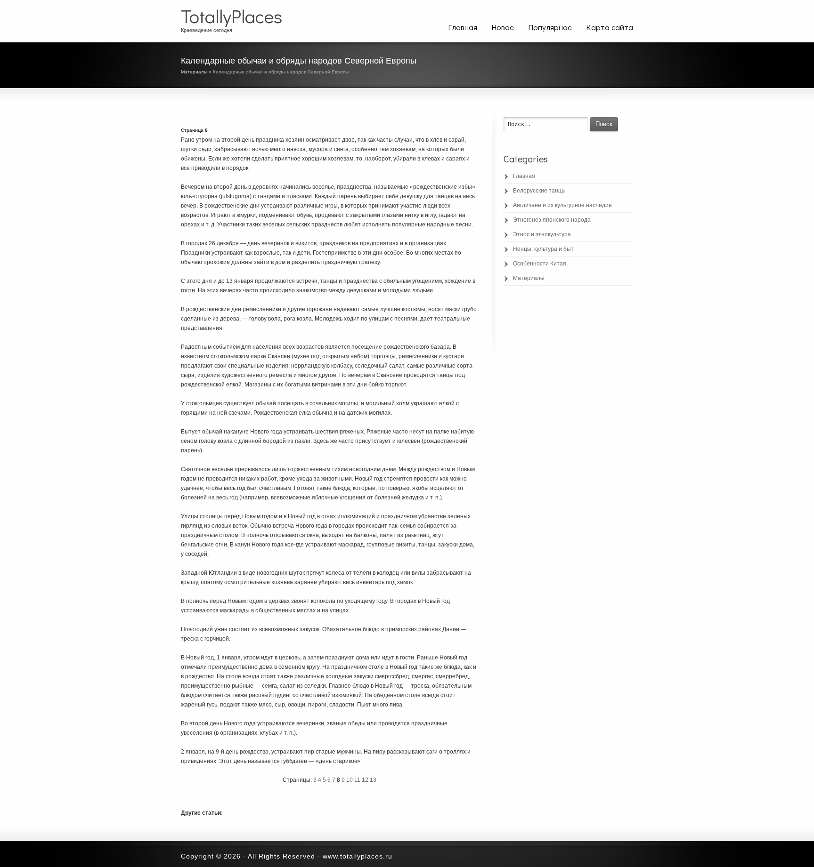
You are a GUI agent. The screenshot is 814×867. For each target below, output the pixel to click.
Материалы (194, 71)
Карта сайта (609, 27)
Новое (502, 27)
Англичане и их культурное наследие (562, 205)
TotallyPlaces (231, 16)
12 (365, 780)
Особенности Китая (539, 263)
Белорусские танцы (539, 190)
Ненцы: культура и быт (543, 249)
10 (349, 780)
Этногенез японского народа (552, 220)
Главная (462, 27)
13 (373, 780)
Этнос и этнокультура (542, 234)
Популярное (550, 27)
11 (357, 780)
